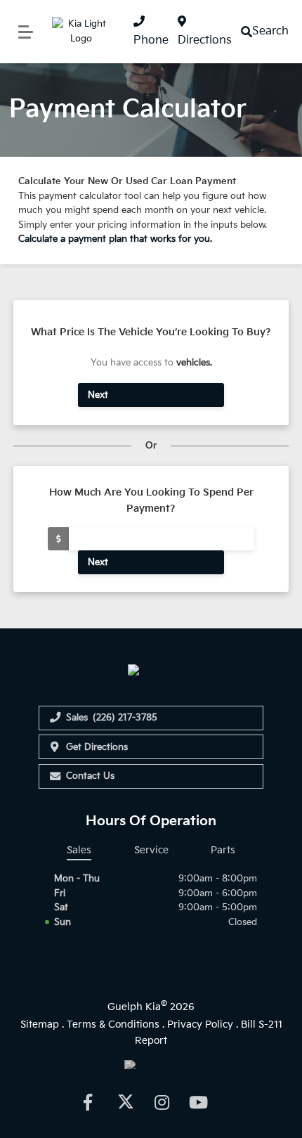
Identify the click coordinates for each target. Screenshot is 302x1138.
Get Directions (97, 747)
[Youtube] (198, 1102)
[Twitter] (124, 1102)
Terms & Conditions (113, 1024)
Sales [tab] (79, 850)
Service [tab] (151, 850)
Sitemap (39, 1024)
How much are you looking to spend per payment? (151, 500)
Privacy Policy (200, 1024)
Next (98, 395)
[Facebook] (87, 1102)
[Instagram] (161, 1102)
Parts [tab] (223, 850)
